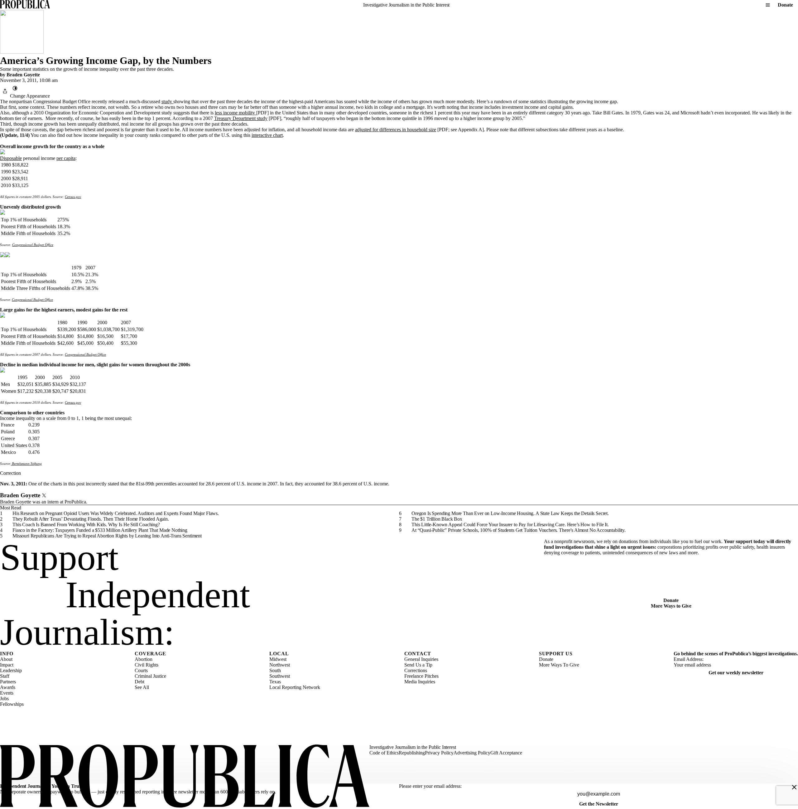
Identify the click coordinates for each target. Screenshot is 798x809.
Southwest (279, 676)
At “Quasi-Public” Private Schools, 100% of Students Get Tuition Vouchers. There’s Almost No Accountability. (518, 530)
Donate (785, 4)
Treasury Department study (240, 118)
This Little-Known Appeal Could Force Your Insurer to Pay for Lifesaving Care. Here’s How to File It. (510, 524)
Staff (4, 676)
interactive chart (267, 135)
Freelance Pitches (421, 676)
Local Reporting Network (294, 687)
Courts (141, 670)
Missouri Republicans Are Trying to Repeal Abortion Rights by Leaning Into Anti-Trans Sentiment (107, 535)
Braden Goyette (23, 74)
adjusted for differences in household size (395, 129)
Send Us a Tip (418, 664)
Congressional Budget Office (32, 245)
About (6, 659)
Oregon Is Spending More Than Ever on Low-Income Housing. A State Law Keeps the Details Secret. (510, 513)
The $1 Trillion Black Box (436, 519)
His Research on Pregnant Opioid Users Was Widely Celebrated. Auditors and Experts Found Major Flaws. (115, 513)
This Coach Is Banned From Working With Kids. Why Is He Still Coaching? (86, 524)
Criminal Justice (150, 676)
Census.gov (73, 197)
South (275, 670)
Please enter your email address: (430, 786)
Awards (7, 687)
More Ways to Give (671, 606)
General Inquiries (421, 659)
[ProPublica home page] (184, 776)
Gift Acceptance (506, 752)
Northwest (279, 664)
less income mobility (235, 112)
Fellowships (12, 704)
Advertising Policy (472, 752)
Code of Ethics (384, 752)
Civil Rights (146, 664)
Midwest (277, 659)
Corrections (415, 670)
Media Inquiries (419, 681)
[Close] (794, 787)
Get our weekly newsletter (736, 672)
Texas (275, 681)
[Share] (5, 91)
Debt (139, 681)
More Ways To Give (559, 664)
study (167, 101)
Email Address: (689, 659)
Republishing (412, 752)
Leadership (11, 670)
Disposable (11, 158)
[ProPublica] (25, 5)
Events (6, 693)
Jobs (4, 698)
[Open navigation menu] (768, 5)
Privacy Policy (439, 752)
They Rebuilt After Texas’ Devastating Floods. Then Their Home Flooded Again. (90, 519)
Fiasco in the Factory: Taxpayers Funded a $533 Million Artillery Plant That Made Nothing (99, 530)
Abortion (143, 659)
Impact (6, 664)
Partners (8, 681)
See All (142, 687)
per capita (65, 158)
